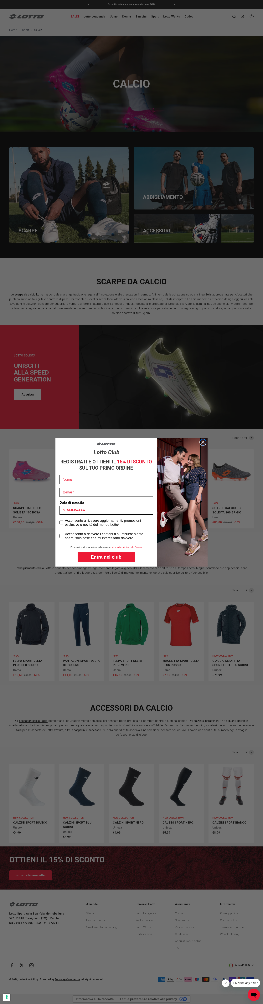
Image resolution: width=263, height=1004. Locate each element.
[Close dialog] (203, 442)
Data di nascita (71, 502)
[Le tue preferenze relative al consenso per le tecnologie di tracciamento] (6, 997)
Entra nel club (106, 557)
